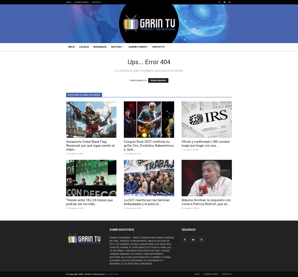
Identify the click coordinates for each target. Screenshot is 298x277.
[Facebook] (219, 2)
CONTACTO (96, 2)
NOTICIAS (116, 46)
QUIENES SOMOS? (81, 2)
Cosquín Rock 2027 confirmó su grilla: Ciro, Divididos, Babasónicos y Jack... (149, 145)
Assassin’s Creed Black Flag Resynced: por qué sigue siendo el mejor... (90, 145)
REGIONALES (100, 46)
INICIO (68, 2)
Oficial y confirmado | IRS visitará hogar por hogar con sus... (205, 143)
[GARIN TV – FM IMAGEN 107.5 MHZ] (149, 23)
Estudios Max (112, 274)
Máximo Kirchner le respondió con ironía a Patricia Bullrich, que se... (206, 202)
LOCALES (84, 46)
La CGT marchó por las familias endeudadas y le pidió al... (146, 202)
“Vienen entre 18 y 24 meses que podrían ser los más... (89, 202)
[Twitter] (229, 2)
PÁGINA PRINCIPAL (158, 80)
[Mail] (224, 2)
